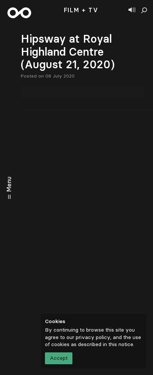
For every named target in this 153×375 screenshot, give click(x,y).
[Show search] (144, 10)
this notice (120, 344)
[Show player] (131, 10)
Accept (59, 358)
